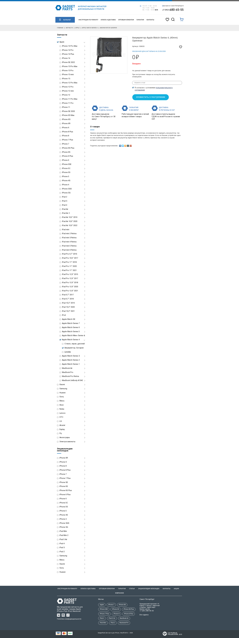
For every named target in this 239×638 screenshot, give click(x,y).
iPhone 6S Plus (68, 148)
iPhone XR (66, 123)
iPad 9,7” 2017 (68, 295)
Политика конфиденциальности (69, 619)
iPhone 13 (66, 79)
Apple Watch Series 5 (71, 331)
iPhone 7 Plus (67, 140)
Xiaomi (62, 384)
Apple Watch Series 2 (71, 360)
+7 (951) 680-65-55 (147, 611)
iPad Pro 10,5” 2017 (70, 258)
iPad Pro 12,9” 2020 (70, 287)
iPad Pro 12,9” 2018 (70, 283)
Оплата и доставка (108, 20)
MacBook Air (67, 368)
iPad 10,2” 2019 (68, 303)
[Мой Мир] (128, 145)
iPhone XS (66, 119)
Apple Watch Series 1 (71, 364)
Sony (62, 397)
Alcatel (62, 425)
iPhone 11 (66, 107)
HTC (61, 417)
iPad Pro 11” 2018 (69, 262)
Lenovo (62, 413)
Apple (62, 42)
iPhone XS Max (68, 115)
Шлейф (67, 352)
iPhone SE (64, 482)
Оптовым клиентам (126, 20)
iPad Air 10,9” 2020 (69, 221)
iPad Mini (63, 531)
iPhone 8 (65, 136)
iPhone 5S (66, 172)
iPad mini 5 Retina (69, 246)
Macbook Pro (124, 622)
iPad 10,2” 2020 (68, 307)
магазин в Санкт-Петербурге (173, 5)
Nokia (62, 409)
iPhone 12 (66, 95)
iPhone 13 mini (68, 74)
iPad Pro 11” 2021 (69, 270)
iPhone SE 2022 (68, 62)
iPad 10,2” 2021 (68, 311)
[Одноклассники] (125, 145)
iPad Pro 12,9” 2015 (70, 274)
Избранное (119, 593)
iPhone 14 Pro (67, 50)
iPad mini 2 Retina (69, 234)
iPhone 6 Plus (67, 156)
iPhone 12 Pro (67, 87)
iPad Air (65, 209)
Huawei (62, 393)
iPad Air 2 (66, 213)
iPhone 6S (66, 152)
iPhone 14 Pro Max (69, 46)
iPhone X (65, 128)
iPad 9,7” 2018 (68, 299)
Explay (62, 429)
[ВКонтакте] (120, 145)
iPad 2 (64, 197)
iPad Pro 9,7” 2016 (69, 254)
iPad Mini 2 (64, 535)
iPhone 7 (65, 144)
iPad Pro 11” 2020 (69, 266)
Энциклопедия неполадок (148, 589)
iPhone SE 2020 (68, 111)
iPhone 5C (66, 168)
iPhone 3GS (67, 189)
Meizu (62, 401)
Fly (61, 433)
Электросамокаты (67, 442)
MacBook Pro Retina (70, 376)
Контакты (150, 20)
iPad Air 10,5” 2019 (69, 217)
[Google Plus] (130, 145)
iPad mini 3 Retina (69, 238)
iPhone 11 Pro (67, 103)
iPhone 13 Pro (67, 70)
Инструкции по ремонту (88, 20)
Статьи (132, 589)
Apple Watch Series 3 (71, 356)
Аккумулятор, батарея (74, 348)
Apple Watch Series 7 (71, 323)
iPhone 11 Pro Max (69, 99)
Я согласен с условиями (154, 89)
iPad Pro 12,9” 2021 (70, 291)
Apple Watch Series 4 (71, 340)
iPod (64, 315)
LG (61, 421)
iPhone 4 (65, 185)
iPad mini (65, 230)
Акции (176, 589)
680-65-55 (173, 9)
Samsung (63, 389)
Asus (62, 405)
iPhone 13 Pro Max (69, 66)
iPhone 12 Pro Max (69, 83)
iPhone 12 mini (68, 91)
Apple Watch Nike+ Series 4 (73, 335)
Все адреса (144, 615)
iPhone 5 (65, 176)
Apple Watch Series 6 (71, 327)
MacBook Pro (67, 372)
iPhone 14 (66, 58)
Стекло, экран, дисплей (74, 344)
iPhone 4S (66, 181)
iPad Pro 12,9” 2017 (70, 278)
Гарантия (140, 20)
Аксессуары (65, 437)
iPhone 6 (65, 160)
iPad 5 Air (63, 539)
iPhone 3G (66, 193)
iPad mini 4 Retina (69, 242)
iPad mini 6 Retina (69, 250)
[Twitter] (122, 145)
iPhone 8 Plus (67, 132)
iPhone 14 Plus (68, 54)
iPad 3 (64, 201)
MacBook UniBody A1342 (72, 380)
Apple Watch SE (68, 319)
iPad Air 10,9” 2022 (69, 225)
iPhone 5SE (66, 164)
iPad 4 (64, 205)
